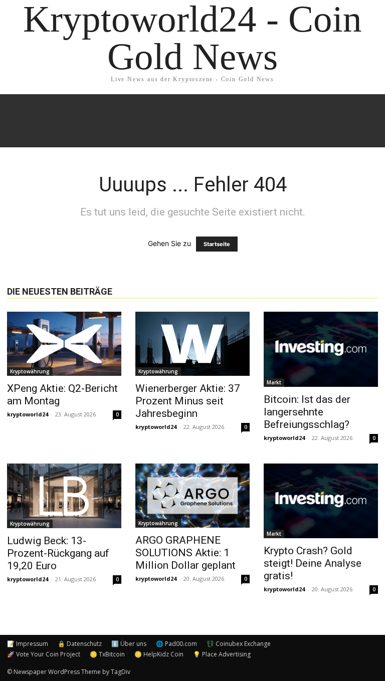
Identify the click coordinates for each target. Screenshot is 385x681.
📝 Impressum (27, 643)
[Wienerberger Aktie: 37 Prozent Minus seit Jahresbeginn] (192, 344)
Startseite (217, 244)
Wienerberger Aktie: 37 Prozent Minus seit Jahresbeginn (187, 400)
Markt (274, 382)
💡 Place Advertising (222, 654)
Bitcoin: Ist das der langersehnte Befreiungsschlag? (307, 411)
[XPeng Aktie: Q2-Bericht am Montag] (64, 344)
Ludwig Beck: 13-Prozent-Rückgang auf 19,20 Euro (58, 553)
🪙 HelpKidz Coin (158, 654)
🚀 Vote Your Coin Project (43, 654)
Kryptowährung (30, 371)
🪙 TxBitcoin (107, 654)
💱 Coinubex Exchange (239, 643)
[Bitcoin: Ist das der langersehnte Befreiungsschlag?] (321, 349)
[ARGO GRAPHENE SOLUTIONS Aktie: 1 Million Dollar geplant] (192, 496)
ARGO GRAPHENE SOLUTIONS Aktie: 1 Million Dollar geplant (185, 552)
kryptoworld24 (27, 414)
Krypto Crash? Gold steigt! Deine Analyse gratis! (312, 563)
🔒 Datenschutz (80, 643)
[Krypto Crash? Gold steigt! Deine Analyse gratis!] (321, 501)
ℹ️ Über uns (128, 643)
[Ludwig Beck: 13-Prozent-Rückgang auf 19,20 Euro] (64, 496)
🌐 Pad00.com (176, 643)
